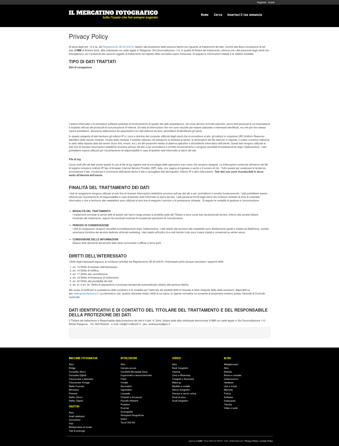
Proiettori (125, 404)
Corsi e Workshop (181, 375)
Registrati (261, 2)
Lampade (125, 393)
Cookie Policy (266, 440)
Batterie (228, 371)
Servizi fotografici (181, 389)
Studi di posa (179, 397)
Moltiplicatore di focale (80, 427)
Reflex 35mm (75, 397)
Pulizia (227, 393)
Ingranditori (126, 389)
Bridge (72, 368)
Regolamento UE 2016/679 (118, 46)
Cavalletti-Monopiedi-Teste (134, 371)
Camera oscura (128, 368)
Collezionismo (231, 379)
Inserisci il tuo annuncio (244, 14)
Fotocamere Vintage (79, 382)
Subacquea (229, 400)
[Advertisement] (169, 95)
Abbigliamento (231, 364)
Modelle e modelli (181, 386)
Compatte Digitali (77, 375)
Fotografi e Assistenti (183, 379)
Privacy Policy (251, 440)
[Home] (113, 14)
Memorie (228, 389)
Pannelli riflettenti (129, 400)
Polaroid (73, 393)
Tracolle (228, 404)
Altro (71, 364)
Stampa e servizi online (184, 393)
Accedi (271, 2)
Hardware (228, 382)
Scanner (125, 408)
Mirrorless (74, 389)
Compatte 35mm (77, 371)
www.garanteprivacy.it (86, 293)
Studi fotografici (180, 400)
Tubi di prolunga (77, 430)
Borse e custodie (232, 375)
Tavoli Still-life (128, 422)
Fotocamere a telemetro (81, 379)
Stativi (124, 419)
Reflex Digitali (76, 400)
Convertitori (75, 419)
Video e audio (231, 408)
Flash (123, 379)
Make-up (176, 382)
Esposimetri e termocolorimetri (136, 375)
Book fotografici (180, 368)
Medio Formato (76, 386)
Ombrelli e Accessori (131, 397)
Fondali (124, 382)
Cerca (218, 14)
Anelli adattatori (77, 416)
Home (205, 14)
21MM (199, 440)
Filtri (71, 423)
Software (228, 397)
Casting (176, 371)
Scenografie (127, 411)
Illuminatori (126, 386)
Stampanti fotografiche (132, 415)
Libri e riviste (230, 386)
